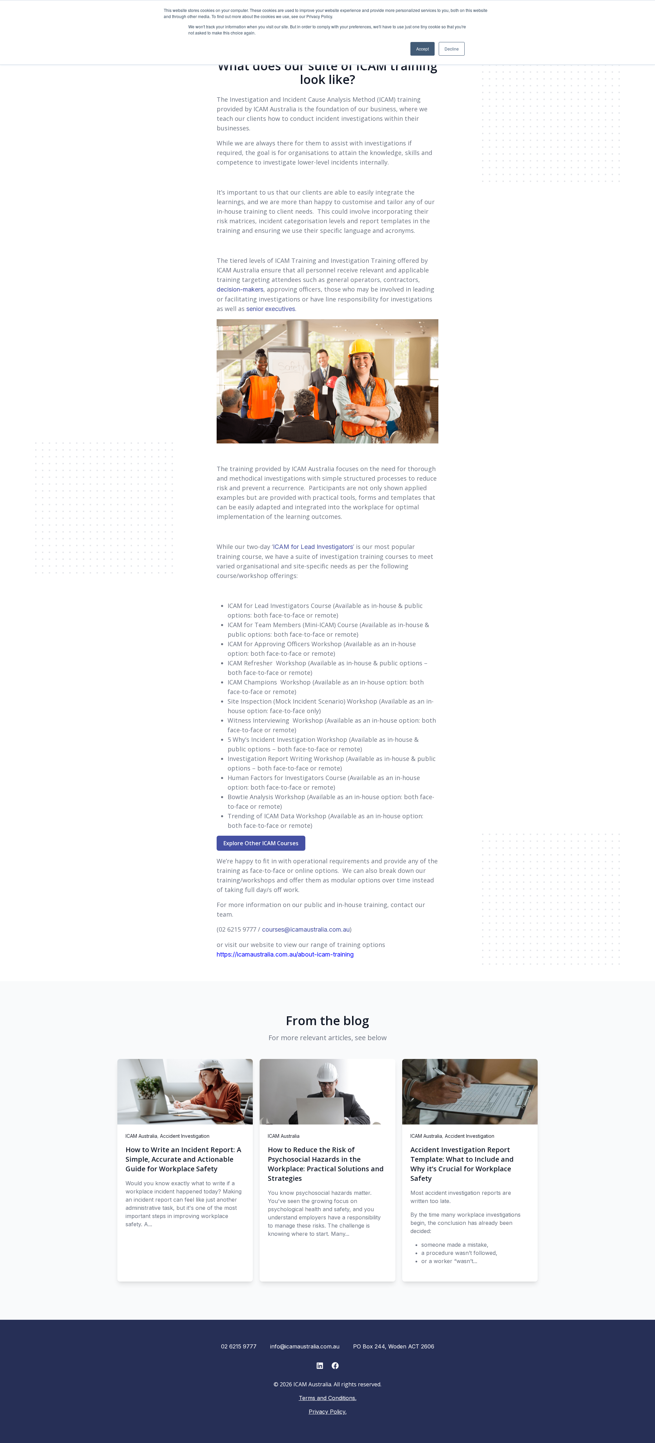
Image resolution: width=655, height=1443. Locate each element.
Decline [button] (452, 49)
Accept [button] (422, 49)
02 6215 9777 (239, 1346)
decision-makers (240, 289)
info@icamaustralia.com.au (304, 1346)
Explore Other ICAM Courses (261, 843)
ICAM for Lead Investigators (313, 546)
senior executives (270, 308)
